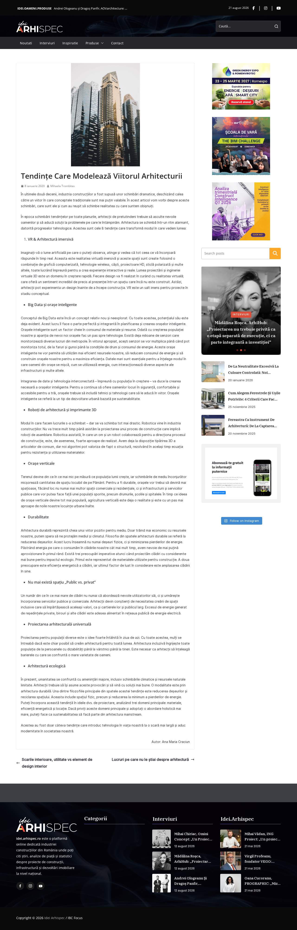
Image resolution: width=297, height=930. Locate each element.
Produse (92, 43)
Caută (275, 253)
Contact (117, 43)
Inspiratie (70, 43)
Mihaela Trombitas (62, 186)
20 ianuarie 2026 (240, 380)
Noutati (26, 43)
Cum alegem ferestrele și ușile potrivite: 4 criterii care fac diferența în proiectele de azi (254, 396)
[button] (101, 43)
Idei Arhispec (54, 918)
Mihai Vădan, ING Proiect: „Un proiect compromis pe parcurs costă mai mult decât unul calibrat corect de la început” (262, 837)
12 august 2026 (184, 846)
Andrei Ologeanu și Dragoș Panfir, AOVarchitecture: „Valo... (91, 8)
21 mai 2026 (253, 846)
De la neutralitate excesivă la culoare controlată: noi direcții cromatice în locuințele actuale (253, 370)
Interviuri (47, 43)
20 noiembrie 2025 (241, 433)
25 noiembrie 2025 (241, 407)
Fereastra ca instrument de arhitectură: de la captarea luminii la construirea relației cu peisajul (251, 423)
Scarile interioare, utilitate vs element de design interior (57, 763)
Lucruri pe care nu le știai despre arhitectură (150, 759)
